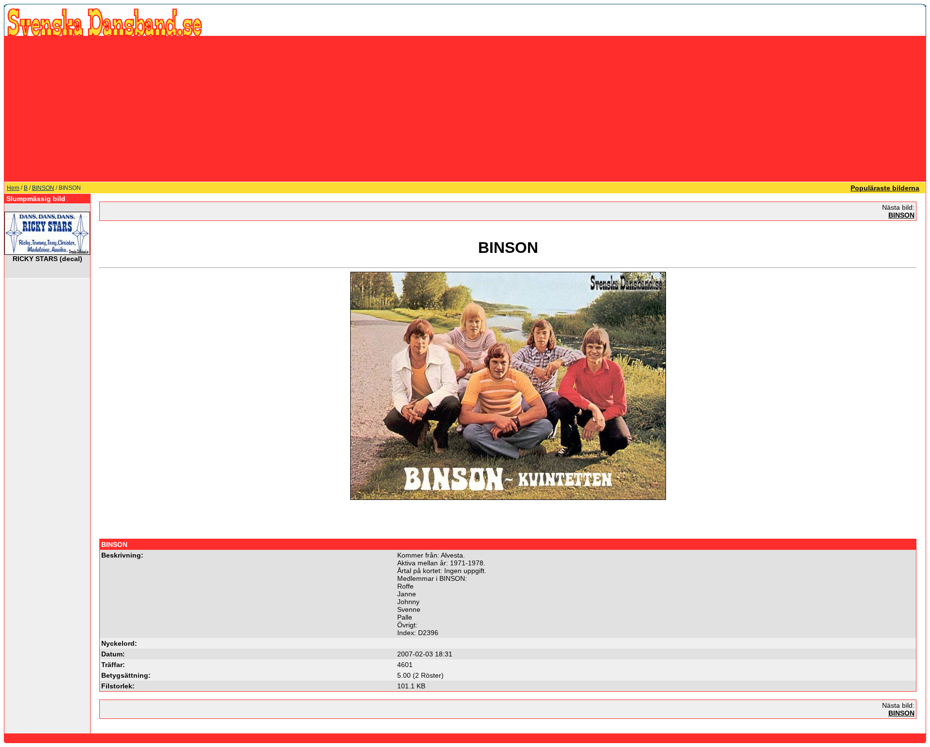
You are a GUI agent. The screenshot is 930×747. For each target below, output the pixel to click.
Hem (13, 188)
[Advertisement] (465, 108)
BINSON (43, 188)
